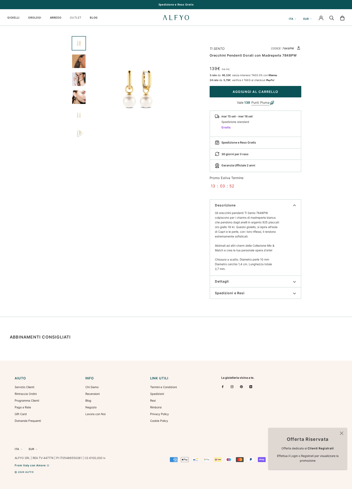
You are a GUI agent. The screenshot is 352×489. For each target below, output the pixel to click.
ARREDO (56, 17)
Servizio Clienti (24, 387)
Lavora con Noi (95, 414)
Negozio (91, 407)
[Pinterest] (241, 386)
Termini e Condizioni (163, 387)
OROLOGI (34, 17)
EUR (306, 18)
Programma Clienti (27, 400)
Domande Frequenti (28, 420)
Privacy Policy (159, 414)
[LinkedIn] (250, 386)
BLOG (94, 17)
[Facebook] (222, 386)
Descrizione (225, 205)
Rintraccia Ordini (26, 393)
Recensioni (92, 393)
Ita (291, 18)
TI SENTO (217, 49)
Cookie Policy (159, 420)
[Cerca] (331, 17)
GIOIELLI (13, 17)
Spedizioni (157, 393)
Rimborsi (156, 407)
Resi (153, 400)
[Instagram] (232, 386)
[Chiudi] (341, 433)
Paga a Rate (23, 407)
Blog (88, 400)
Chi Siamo (92, 387)
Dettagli (222, 281)
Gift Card (21, 414)
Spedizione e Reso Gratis (176, 4)
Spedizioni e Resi (229, 293)
